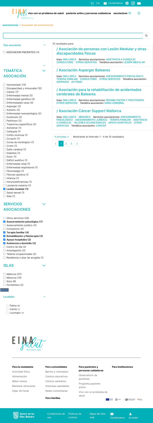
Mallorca (69, 59)
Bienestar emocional (23, 385)
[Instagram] (133, 3)
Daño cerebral (114, 102)
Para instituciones (122, 366)
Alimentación (19, 376)
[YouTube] (139, 3)
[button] (24, 45)
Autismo (76, 81)
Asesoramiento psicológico (124, 76)
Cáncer (101, 125)
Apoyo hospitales (119, 122)
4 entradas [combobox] (62, 137)
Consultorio (64, 62)
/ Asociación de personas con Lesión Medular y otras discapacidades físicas (101, 51)
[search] (130, 13)
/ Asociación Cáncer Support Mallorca (88, 111)
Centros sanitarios (55, 381)
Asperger (62, 81)
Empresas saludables (57, 385)
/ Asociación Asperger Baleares (83, 70)
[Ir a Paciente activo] (23, 14)
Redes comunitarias (56, 390)
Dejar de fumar (20, 390)
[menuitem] (46, 13)
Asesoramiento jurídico (91, 119)
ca (98, 3)
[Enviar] (146, 36)
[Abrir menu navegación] (139, 13)
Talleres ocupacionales (90, 122)
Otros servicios (86, 62)
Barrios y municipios (56, 371)
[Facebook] (127, 3)
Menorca (85, 116)
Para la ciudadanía (22, 366)
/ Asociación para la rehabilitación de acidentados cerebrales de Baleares (98, 92)
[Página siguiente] (77, 143)
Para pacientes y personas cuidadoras (91, 368)
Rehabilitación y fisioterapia (125, 100)
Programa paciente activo (89, 385)
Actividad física (21, 371)
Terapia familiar (67, 78)
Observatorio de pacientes (88, 377)
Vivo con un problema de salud (93, 393)
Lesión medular (134, 62)
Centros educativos (56, 376)
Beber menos (19, 381)
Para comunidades (56, 366)
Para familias (52, 397)
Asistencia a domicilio (120, 59)
